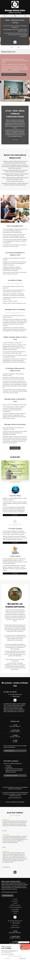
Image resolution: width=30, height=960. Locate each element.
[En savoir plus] (15, 594)
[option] (15, 31)
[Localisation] (15, 15)
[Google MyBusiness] (15, 42)
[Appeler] (5, 15)
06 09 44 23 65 (16, 696)
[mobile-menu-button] (25, 16)
